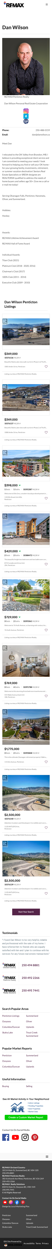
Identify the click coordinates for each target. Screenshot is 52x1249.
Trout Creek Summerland (37, 1227)
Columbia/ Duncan (10, 1223)
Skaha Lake (7, 1032)
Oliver (29, 1021)
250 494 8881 (31, 965)
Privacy (45, 1243)
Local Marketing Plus (20, 1206)
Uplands (30, 1027)
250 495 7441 (31, 990)
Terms (38, 1243)
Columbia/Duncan (11, 1027)
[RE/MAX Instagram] (11, 1202)
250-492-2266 (8, 1181)
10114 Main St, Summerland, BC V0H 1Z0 (20, 1170)
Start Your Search (26, 912)
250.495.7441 (8, 1190)
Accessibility (29, 1243)
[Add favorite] (46, 366)
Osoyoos (6, 1021)
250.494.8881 (8, 1173)
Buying (5, 1086)
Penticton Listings (10, 1015)
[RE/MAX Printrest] (23, 1202)
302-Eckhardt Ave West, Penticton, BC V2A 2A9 (23, 1178)
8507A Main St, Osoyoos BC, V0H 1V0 (18, 1187)
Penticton (7, 1055)
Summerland (32, 1015)
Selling (29, 1086)
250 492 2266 (31, 977)
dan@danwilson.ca (41, 134)
